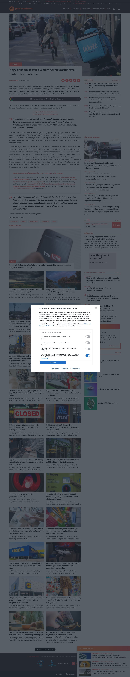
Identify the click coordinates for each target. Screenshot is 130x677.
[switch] (88, 336)
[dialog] (65, 338)
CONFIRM (52, 362)
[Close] (96, 308)
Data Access (65, 368)
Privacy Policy (76, 368)
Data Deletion (55, 368)
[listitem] (65, 333)
